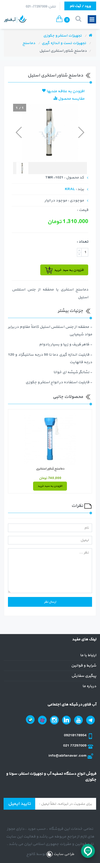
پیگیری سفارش (83, 676)
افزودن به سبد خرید (50, 486)
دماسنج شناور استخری (50, 468)
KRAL (70, 189)
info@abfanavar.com (67, 756)
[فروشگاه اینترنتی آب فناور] (90, 36)
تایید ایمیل (19, 803)
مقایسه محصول (70, 99)
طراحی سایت (63, 854)
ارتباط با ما (88, 655)
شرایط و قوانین (83, 666)
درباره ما (89, 686)
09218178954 (75, 735)
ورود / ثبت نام (80, 6)
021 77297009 (75, 746)
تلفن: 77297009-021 (41, 6)
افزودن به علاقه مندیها (65, 91)
